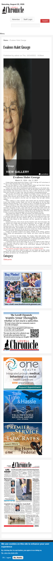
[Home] (13, 14)
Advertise (16, 19)
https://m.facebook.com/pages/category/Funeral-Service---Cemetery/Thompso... (23, 248)
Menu (2, 34)
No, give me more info (9, 553)
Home (5, 40)
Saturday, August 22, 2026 (13, 4)
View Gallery (17, 172)
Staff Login (28, 19)
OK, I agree (6, 558)
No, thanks (18, 558)
